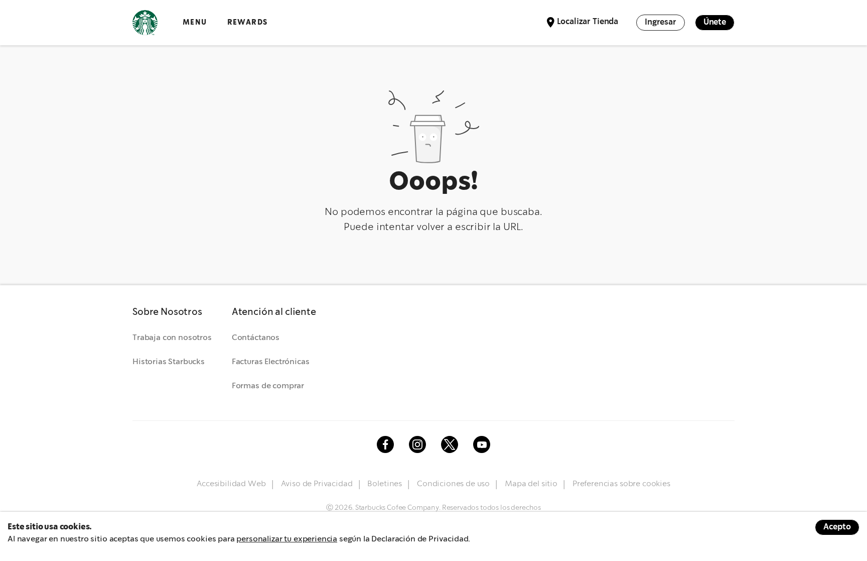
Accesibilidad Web (231, 484)
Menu (195, 22)
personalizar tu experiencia (286, 539)
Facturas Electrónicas (271, 362)
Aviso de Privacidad (317, 484)
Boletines (384, 484)
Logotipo (145, 22)
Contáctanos (255, 338)
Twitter (449, 444)
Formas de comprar (268, 386)
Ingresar (660, 22)
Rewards (247, 22)
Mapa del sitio (531, 484)
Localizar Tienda (587, 22)
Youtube (481, 444)
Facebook (385, 444)
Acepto (837, 527)
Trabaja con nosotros (172, 338)
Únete (714, 22)
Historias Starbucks (168, 362)
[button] (172, 312)
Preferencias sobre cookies (621, 484)
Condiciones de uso (453, 484)
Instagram (417, 444)
